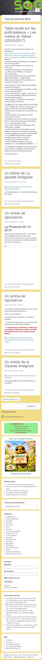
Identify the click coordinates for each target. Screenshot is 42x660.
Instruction (9, 537)
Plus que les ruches (12, 548)
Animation (9, 523)
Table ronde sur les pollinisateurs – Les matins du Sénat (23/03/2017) (20, 34)
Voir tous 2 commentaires (13, 164)
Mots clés (31, 657)
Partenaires (9, 545)
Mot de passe (8, 571)
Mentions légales (19, 657)
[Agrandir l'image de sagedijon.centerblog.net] (21, 188)
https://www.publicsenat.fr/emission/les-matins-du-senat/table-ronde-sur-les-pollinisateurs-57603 (21, 54)
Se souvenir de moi (12, 578)
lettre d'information (21, 428)
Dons (7, 527)
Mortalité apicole (11, 539)
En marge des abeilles (13, 531)
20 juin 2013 (12, 305)
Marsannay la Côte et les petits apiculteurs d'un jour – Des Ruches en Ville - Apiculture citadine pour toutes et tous (21, 606)
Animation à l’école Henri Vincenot (17, 491)
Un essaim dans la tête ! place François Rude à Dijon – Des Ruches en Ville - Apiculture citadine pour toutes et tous (21, 619)
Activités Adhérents (12, 519)
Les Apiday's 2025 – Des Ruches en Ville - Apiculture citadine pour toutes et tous (19, 612)
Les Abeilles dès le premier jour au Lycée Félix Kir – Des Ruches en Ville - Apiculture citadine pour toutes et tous (21, 600)
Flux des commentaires (13, 646)
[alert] (21, 416)
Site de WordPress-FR (13, 648)
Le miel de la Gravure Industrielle (16, 493)
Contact (24, 602)
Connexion (9, 642)
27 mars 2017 (13, 45)
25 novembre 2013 (14, 182)
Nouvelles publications (10, 399)
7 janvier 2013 (13, 371)
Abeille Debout (10, 517)
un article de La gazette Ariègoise (19, 175)
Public (8, 550)
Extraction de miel (11, 533)
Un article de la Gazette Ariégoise (19, 363)
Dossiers (9, 529)
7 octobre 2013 (13, 222)
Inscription (9, 640)
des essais (9, 525)
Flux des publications (12, 644)
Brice (21, 45)
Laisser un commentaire (13, 204)
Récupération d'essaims (13, 554)
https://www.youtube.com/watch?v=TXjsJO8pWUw (21, 57)
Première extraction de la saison (16, 495)
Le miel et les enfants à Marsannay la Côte (20, 484)
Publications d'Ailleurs (28, 201)
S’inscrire (7, 585)
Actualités (9, 521)
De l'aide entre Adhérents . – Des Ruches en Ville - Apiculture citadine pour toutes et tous (22, 626)
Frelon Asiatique (11, 535)
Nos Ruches (10, 543)
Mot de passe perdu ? (11, 587)
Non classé (18, 161)
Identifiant (7, 564)
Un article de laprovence (15, 215)
